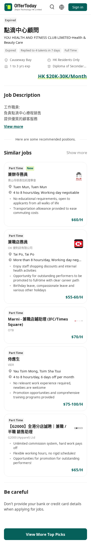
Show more (76, 152)
